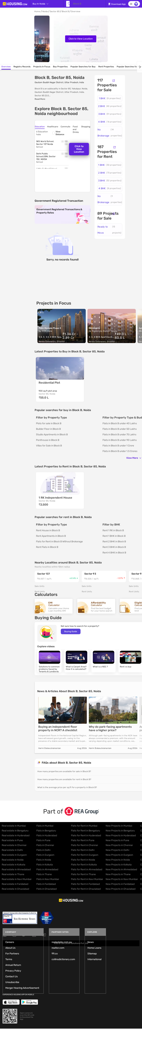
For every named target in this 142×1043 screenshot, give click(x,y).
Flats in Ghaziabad (46, 888)
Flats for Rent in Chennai (84, 845)
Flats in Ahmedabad (47, 869)
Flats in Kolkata (44, 864)
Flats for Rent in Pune (82, 840)
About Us (10, 947)
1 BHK (110, 98)
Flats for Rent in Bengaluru (85, 830)
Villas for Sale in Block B (49, 445)
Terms (8, 959)
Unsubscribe (12, 982)
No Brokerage (109, 132)
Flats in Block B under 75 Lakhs (119, 434)
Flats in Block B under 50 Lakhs (120, 429)
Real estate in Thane (13, 874)
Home (37, 11)
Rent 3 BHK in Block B (114, 547)
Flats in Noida (43, 859)
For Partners (12, 953)
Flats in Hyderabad (46, 835)
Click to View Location (81, 38)
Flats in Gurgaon (45, 854)
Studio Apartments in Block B (52, 434)
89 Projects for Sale (108, 216)
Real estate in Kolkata (13, 864)
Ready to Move (109, 229)
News (90, 942)
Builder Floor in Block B (48, 429)
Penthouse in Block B (47, 440)
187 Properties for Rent (107, 151)
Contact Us (11, 976)
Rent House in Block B (48, 530)
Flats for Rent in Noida (83, 859)
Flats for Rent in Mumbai (84, 825)
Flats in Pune (43, 840)
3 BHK (109, 114)
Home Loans (94, 947)
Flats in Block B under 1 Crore (118, 445)
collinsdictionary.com (63, 959)
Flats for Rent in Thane (83, 874)
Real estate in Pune (12, 840)
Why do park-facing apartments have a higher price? (110, 728)
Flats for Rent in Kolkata (84, 864)
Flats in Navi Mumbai (47, 879)
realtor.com (58, 947)
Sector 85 (55, 11)
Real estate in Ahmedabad (16, 869)
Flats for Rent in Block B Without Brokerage (59, 541)
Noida (45, 11)
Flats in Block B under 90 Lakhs (120, 440)
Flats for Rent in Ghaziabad (86, 888)
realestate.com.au (62, 942)
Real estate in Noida (13, 859)
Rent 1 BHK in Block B (114, 536)
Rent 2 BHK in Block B (114, 541)
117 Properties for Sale (107, 85)
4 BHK (109, 121)
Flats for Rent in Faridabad (85, 884)
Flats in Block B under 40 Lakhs (120, 423)
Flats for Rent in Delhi (82, 850)
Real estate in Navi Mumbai (16, 879)
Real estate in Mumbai (14, 825)
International (94, 959)
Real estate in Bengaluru (15, 830)
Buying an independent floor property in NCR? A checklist (57, 728)
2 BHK (109, 106)
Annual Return (13, 965)
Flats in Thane (44, 874)
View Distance (60, 133)
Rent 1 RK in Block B (113, 530)
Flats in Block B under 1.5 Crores (120, 451)
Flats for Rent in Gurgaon (84, 854)
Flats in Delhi (43, 850)
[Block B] (68, 4)
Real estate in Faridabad (15, 884)
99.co (55, 953)
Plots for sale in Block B (48, 423)
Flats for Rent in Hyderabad (86, 835)
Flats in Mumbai (44, 825)
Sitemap (92, 953)
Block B (65, 11)
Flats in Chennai (45, 845)
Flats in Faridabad (46, 884)
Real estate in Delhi (12, 850)
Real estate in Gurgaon (14, 854)
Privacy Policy (13, 970)
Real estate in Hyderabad (15, 835)
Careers (9, 942)
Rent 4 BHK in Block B (114, 552)
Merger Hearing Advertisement (22, 987)
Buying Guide (70, 631)
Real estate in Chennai (14, 845)
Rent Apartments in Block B (51, 536)
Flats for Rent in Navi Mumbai (87, 879)
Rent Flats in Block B (47, 547)
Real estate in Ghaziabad (15, 888)
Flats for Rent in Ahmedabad (86, 869)
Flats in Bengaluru (46, 830)
